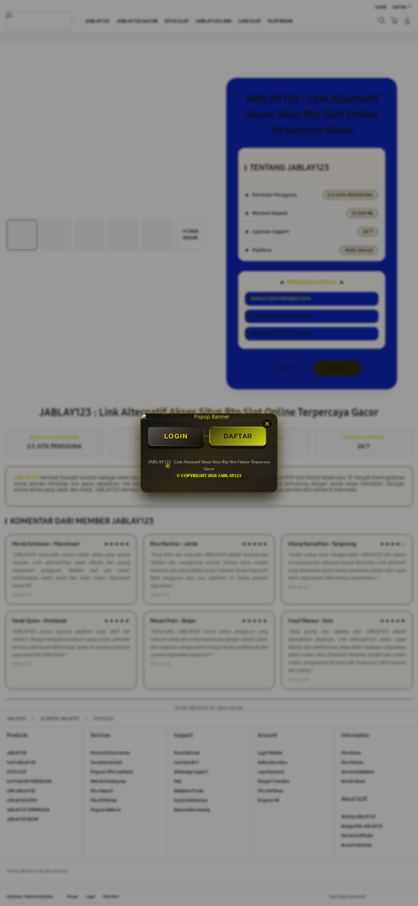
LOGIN (176, 436)
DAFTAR (238, 436)
